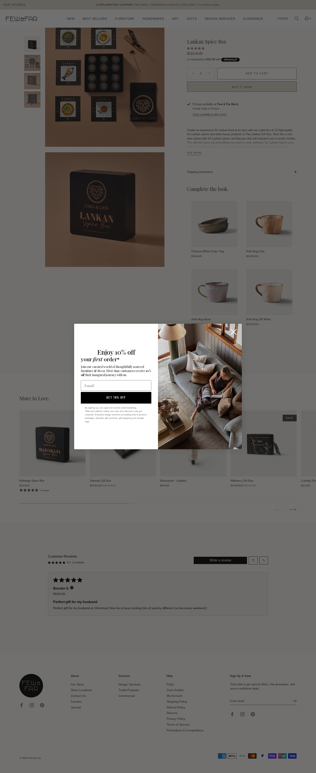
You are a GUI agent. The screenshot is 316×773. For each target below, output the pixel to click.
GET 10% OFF (116, 398)
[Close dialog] (233, 331)
